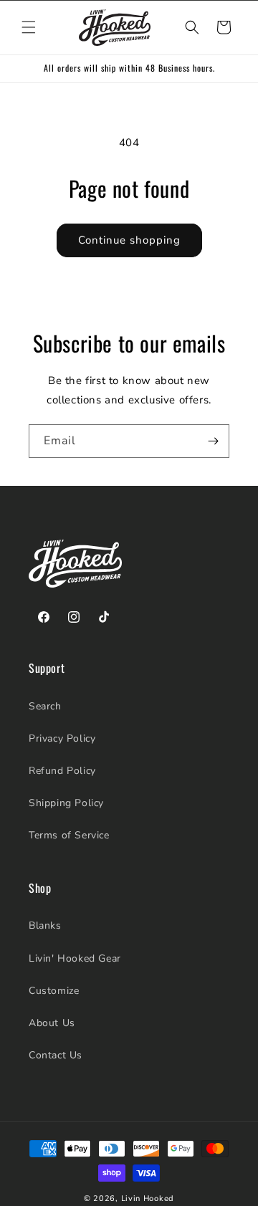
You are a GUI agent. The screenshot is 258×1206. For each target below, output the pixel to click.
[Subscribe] (213, 441)
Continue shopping (129, 240)
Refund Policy (62, 770)
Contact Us (55, 1055)
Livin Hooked (147, 1198)
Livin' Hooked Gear (75, 958)
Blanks (45, 925)
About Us (52, 1023)
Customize (54, 990)
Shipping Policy (66, 803)
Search (45, 706)
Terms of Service (69, 835)
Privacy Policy (62, 738)
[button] (28, 27)
